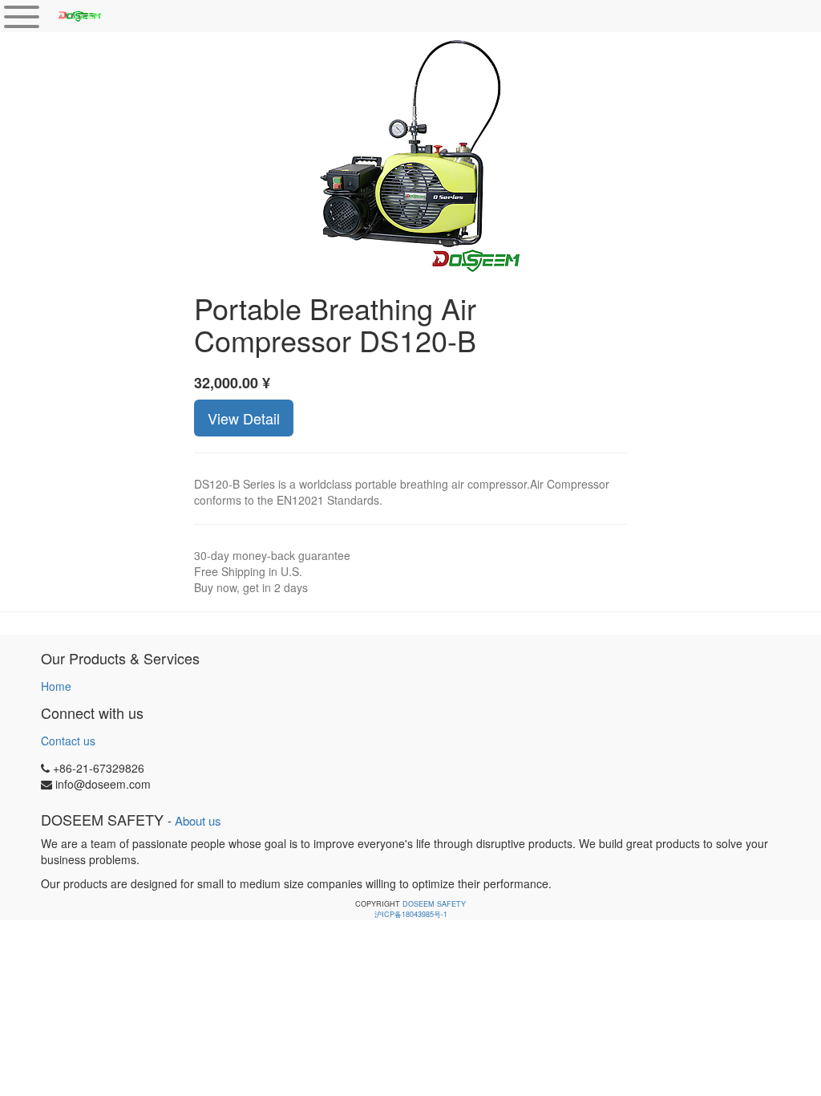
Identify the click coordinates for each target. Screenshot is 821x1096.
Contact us (68, 741)
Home (56, 686)
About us (198, 820)
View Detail (244, 418)
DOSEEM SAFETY (434, 904)
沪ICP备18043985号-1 (410, 914)
